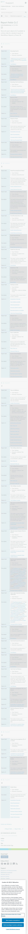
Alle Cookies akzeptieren (13, 920)
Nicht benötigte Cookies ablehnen (12, 925)
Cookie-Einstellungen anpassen (13, 929)
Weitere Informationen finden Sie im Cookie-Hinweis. (11, 915)
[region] (13, 907)
